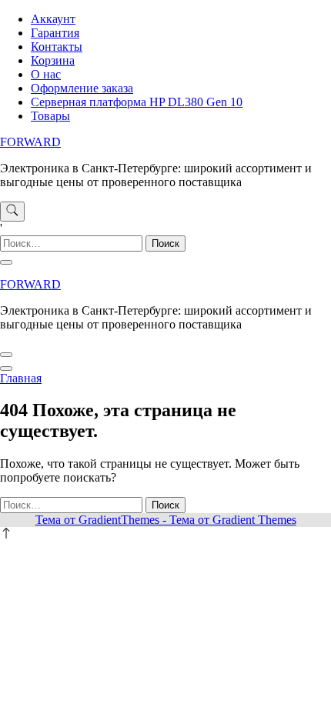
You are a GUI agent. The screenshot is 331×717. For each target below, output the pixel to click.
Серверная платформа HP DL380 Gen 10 (136, 101)
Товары (50, 115)
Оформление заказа (82, 88)
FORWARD (30, 141)
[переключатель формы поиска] (12, 212)
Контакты (56, 46)
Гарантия (55, 32)
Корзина (53, 60)
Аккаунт (53, 18)
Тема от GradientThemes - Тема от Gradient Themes (165, 519)
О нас (46, 74)
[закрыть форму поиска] (6, 262)
